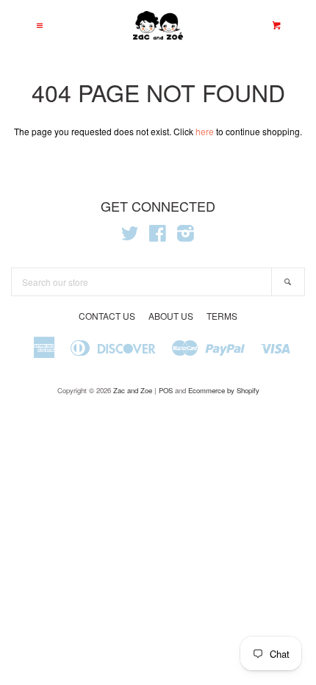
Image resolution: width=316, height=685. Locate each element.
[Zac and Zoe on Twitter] (130, 236)
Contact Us (107, 315)
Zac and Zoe (132, 390)
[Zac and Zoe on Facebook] (157, 236)
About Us (170, 315)
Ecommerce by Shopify (223, 390)
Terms (222, 315)
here (204, 131)
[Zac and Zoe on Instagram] (185, 236)
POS (166, 390)
